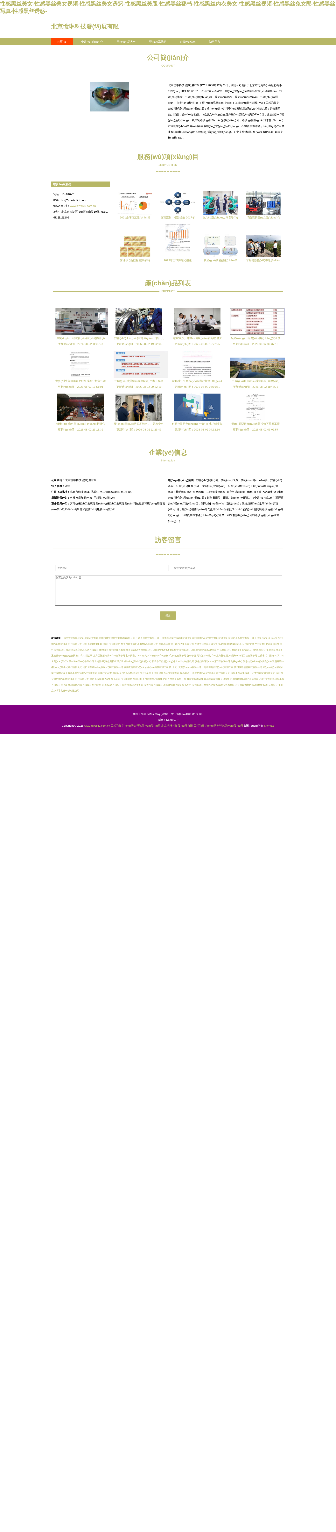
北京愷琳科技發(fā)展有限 (85, 26)
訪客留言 (214, 41)
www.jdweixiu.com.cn (83, 205)
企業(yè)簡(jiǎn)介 (92, 41)
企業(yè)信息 (188, 41)
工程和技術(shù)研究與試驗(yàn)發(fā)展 (136, 725)
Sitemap (269, 725)
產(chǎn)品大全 (126, 41)
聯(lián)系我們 (157, 41)
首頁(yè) (62, 41)
